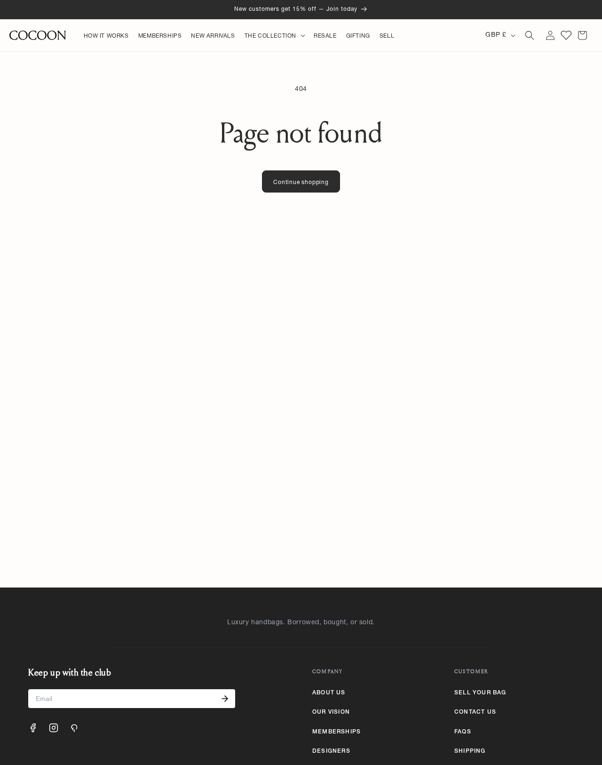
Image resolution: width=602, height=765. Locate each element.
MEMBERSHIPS (336, 732)
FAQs (462, 732)
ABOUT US (329, 693)
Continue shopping (301, 182)
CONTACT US (475, 712)
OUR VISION (331, 712)
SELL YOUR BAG (480, 693)
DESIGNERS (331, 751)
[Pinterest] (74, 728)
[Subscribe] (225, 698)
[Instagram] (53, 728)
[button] (274, 36)
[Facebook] (33, 728)
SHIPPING (470, 751)
